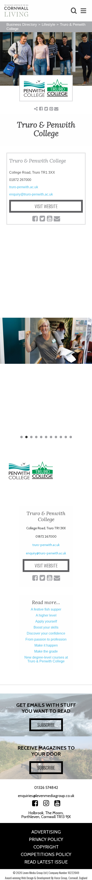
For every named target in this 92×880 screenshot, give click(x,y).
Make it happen (46, 645)
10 (66, 437)
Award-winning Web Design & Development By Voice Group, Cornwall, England (46, 877)
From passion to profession (46, 639)
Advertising (46, 832)
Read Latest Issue (46, 862)
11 (71, 437)
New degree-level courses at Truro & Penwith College (46, 659)
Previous (6, 376)
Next (85, 376)
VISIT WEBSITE (46, 206)
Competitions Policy (46, 854)
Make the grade (46, 651)
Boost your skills (46, 627)
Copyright (46, 847)
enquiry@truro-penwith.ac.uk (31, 194)
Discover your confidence (46, 633)
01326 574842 (46, 788)
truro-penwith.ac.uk (23, 187)
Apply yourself (46, 621)
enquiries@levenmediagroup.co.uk (46, 796)
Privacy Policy (46, 839)
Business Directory (21, 25)
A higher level (46, 615)
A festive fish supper (46, 609)
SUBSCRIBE (46, 725)
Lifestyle (48, 25)
